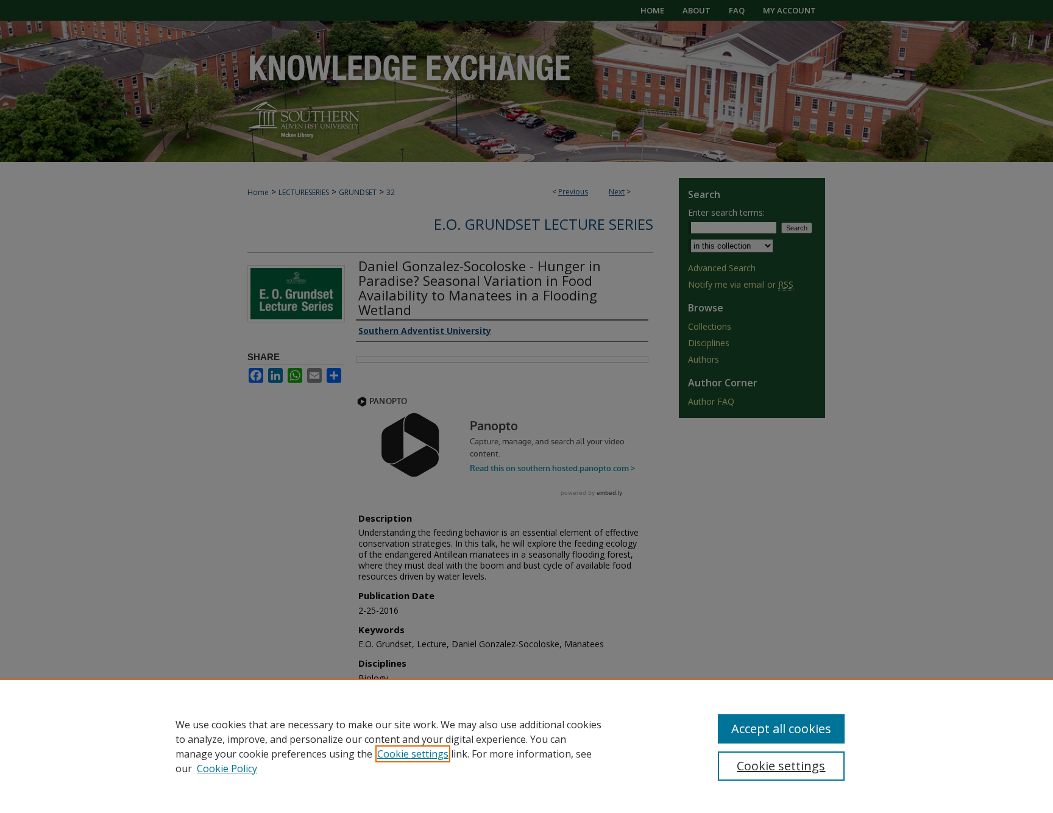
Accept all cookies (781, 728)
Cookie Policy (227, 768)
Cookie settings (412, 754)
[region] (526, 746)
